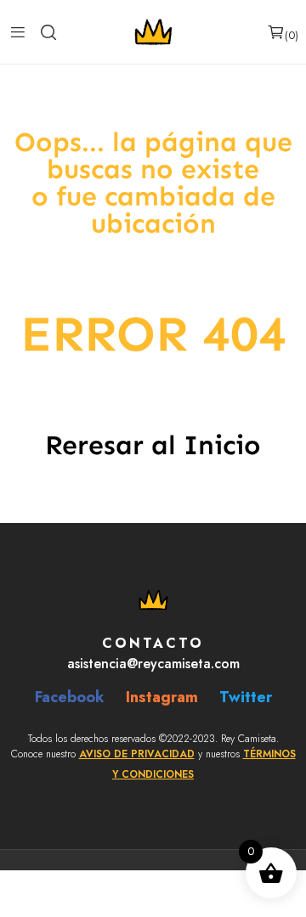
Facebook (70, 697)
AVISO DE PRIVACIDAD (137, 754)
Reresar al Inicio (153, 445)
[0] (276, 32)
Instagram (162, 697)
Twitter (245, 697)
